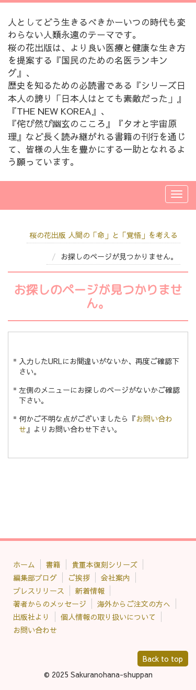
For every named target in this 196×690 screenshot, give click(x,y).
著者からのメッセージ (49, 603)
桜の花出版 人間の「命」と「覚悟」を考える (103, 235)
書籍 (53, 564)
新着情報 (90, 590)
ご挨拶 (79, 577)
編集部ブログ (35, 577)
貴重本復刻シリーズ (104, 564)
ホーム (24, 564)
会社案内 (115, 577)
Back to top (163, 658)
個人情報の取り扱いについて (108, 617)
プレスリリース (38, 590)
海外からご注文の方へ (133, 603)
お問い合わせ (35, 630)
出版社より (31, 617)
